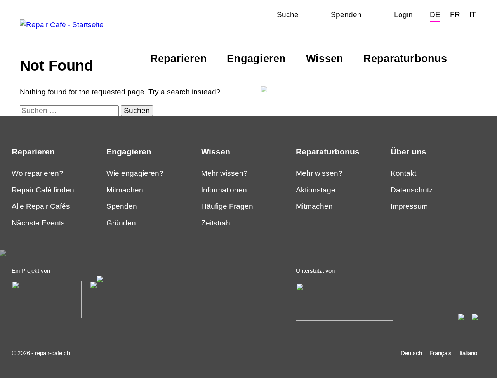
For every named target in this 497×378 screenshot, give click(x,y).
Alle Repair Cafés (41, 206)
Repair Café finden (43, 190)
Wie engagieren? (134, 173)
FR (455, 14)
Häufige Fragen (227, 206)
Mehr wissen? (224, 173)
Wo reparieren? (37, 173)
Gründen (121, 223)
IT (472, 14)
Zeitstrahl (216, 223)
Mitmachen (124, 190)
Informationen (224, 190)
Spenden (121, 206)
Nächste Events (38, 223)
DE (435, 14)
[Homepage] (62, 25)
